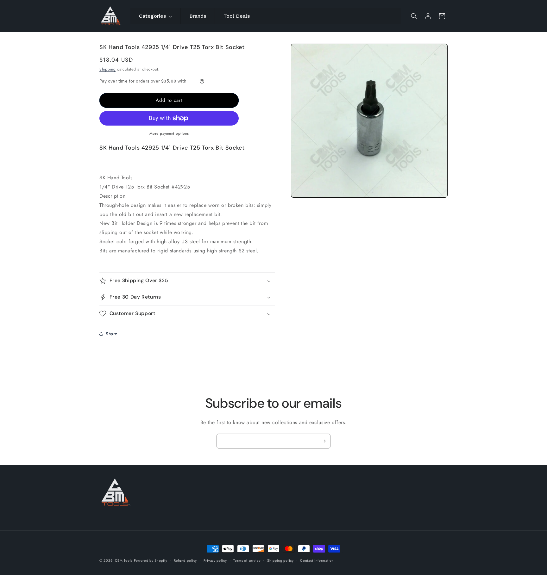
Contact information (317, 560)
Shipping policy (280, 560)
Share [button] (111, 334)
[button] (414, 16)
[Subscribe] (323, 441)
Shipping (107, 69)
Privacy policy (215, 560)
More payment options (169, 133)
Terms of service (247, 560)
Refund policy (185, 560)
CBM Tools (123, 560)
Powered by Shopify (150, 560)
